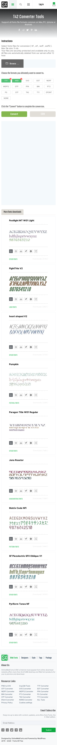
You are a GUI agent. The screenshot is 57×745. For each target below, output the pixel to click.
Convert (14, 114)
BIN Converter (6, 694)
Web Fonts (14, 658)
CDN (43, 114)
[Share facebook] (20, 30)
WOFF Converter (7, 691)
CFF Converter (7, 697)
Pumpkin (14, 364)
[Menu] (29, 4)
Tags (40, 658)
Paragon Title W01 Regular (23, 412)
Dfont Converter (7, 700)
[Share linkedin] (37, 30)
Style (33, 658)
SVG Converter (25, 689)
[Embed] (31, 251)
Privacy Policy (7, 703)
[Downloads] (21, 251)
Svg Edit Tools (24, 686)
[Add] (11, 251)
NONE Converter (25, 700)
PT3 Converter (25, 694)
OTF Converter (7, 689)
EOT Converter (43, 689)
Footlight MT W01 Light (21, 220)
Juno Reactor (16, 460)
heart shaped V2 (18, 316)
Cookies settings (25, 703)
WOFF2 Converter (26, 691)
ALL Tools (41, 700)
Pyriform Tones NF (19, 603)
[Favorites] (16, 251)
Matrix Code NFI (17, 508)
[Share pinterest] (33, 30)
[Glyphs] (26, 251)
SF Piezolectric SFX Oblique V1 (25, 556)
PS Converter (42, 694)
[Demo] (36, 251)
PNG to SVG (6, 686)
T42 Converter (24, 697)
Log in (41, 5)
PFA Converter (42, 691)
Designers (24, 658)
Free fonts (4, 4)
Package (49, 658)
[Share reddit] (24, 30)
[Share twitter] (28, 30)
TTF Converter (43, 686)
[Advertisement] (28, 163)
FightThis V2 (16, 268)
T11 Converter (42, 697)
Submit (48, 730)
